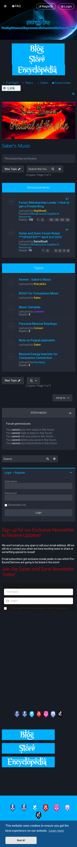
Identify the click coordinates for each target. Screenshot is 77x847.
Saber (37, 297)
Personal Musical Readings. (38, 323)
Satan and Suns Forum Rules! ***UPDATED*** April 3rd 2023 (40, 235)
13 (51, 219)
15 (62, 219)
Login (8, 472)
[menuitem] (16, 6)
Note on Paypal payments (37, 340)
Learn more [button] (56, 830)
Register (20, 472)
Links (11, 88)
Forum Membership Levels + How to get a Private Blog (44, 204)
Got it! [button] (21, 840)
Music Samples (30, 307)
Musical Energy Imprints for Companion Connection (38, 356)
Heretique (39, 362)
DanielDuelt (40, 241)
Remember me (17, 504)
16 (67, 219)
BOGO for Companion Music (38, 293)
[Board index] (38, 24)
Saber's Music (16, 146)
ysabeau (39, 311)
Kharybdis (40, 283)
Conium (38, 328)
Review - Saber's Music (35, 279)
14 (56, 219)
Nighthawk (40, 210)
